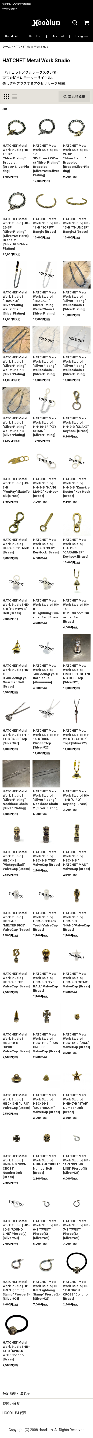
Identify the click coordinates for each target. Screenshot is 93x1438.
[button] (74, 23)
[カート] (86, 23)
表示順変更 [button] (76, 96)
